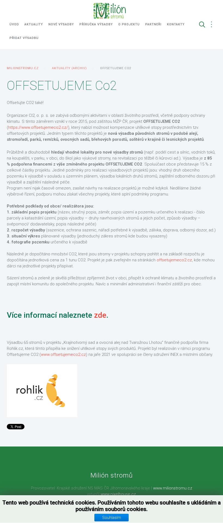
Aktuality (33, 24)
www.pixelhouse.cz (118, 494)
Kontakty (176, 24)
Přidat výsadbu (24, 38)
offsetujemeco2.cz (174, 260)
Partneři (153, 24)
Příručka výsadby (96, 24)
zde (100, 315)
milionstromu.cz (23, 68)
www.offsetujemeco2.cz (63, 354)
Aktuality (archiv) (69, 68)
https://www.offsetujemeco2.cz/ (38, 127)
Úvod (14, 24)
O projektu (129, 24)
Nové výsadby (61, 24)
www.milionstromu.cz (172, 488)
